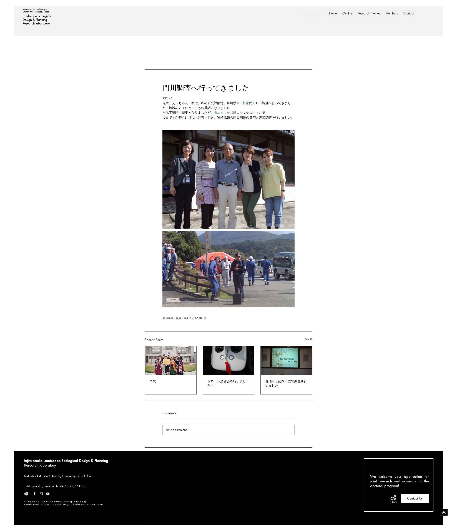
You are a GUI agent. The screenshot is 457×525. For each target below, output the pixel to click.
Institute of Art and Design (42, 476)
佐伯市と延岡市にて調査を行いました (286, 383)
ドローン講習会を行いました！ (226, 383)
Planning (42, 20)
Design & (29, 20)
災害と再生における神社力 (191, 318)
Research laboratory (36, 23)
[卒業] (170, 360)
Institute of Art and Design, (35, 9)
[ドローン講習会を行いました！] (228, 360)
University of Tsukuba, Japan (36, 11)
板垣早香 (168, 318)
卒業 (152, 381)
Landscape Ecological (37, 16)
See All (308, 339)
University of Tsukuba (76, 476)
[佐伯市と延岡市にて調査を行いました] (286, 360)
